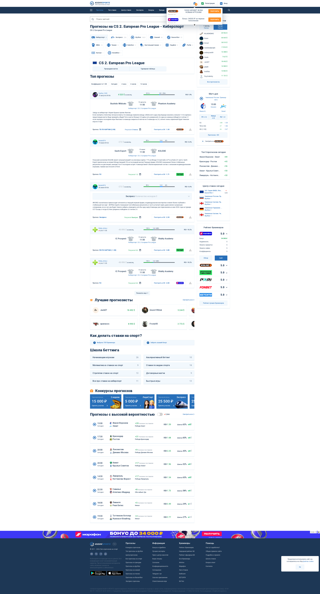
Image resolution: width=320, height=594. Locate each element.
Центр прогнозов (132, 555)
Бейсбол (132, 45)
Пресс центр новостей (160, 555)
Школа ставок (211, 559)
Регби (190, 45)
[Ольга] (95, 94)
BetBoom (182, 574)
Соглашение (156, 570)
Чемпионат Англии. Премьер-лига (213, 202)
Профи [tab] (220, 27)
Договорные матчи (169, 373)
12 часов (143, 84)
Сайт (221, 258)
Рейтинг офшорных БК (187, 555)
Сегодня (114, 84)
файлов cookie (308, 561)
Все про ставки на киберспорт (115, 381)
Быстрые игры (169, 381)
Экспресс (121, 37)
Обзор (206, 258)
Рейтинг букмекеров (186, 547)
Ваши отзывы (157, 559)
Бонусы (151, 10)
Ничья (213, 117)
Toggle (160, 414)
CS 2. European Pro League (147, 108)
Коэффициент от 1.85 (99, 84)
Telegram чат (157, 574)
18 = (160, 93)
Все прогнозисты (213, 82)
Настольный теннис (153, 45)
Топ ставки (112, 10)
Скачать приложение (159, 577)
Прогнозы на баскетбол (134, 577)
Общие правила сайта (214, 551)
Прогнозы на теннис (133, 574)
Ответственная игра (159, 581)
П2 (100, 174)
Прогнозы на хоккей (133, 570)
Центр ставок (126, 10)
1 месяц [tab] (207, 27)
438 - (157, 228)
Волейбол (116, 53)
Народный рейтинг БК (187, 551)
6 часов (133, 84)
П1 (204, 117)
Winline (181, 562)
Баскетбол (177, 37)
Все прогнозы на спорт (134, 559)
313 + (148, 93)
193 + (148, 228)
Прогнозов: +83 (213, 135)
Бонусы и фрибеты (159, 547)
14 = (161, 140)
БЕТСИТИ (182, 577)
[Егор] (95, 229)
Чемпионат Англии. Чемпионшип (213, 213)
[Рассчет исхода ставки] (140, 129)
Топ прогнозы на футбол (134, 551)
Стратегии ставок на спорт (115, 373)
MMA (99, 45)
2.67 (226, 129)
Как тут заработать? (213, 547)
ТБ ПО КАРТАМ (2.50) (107, 129)
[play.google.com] (98, 573)
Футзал (99, 53)
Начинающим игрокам (115, 357)
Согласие (155, 562)
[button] (194, 3)
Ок (300, 567)
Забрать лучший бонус (157, 342)
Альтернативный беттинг (169, 357)
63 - (166, 140)
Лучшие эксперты (158, 551)
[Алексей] (95, 142)
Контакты (209, 566)
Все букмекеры (184, 559)
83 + (147, 140)
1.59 (226, 123)
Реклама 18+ (172, 14)
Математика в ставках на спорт (115, 365)
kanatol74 (102, 141)
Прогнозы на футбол (133, 566)
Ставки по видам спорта (169, 365)
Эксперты (140, 10)
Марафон (182, 566)
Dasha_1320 (103, 93)
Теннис (115, 45)
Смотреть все (188, 300)
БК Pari (181, 581)
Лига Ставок (183, 570)
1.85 (226, 126)
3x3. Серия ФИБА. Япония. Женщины (213, 190)
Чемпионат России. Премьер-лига (213, 196)
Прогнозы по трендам (133, 562)
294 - (164, 93)
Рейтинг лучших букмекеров (213, 303)
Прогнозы (99, 10)
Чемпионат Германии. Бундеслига (213, 208)
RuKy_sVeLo (103, 228)
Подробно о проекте (213, 555)
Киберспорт (132, 108)
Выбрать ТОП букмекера (104, 342)
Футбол (140, 37)
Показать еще (141, 293)
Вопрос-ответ (210, 562)
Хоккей (158, 37)
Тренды (161, 10)
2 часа (124, 84)
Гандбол (174, 45)
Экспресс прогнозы (133, 581)
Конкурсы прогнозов (133, 547)
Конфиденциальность (160, 566)
